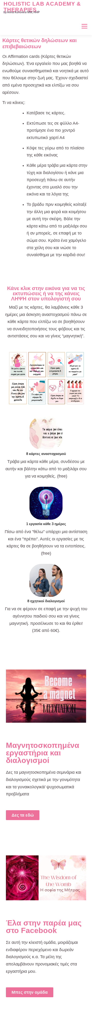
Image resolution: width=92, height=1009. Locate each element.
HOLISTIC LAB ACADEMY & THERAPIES (42, 7)
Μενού (84, 26)
